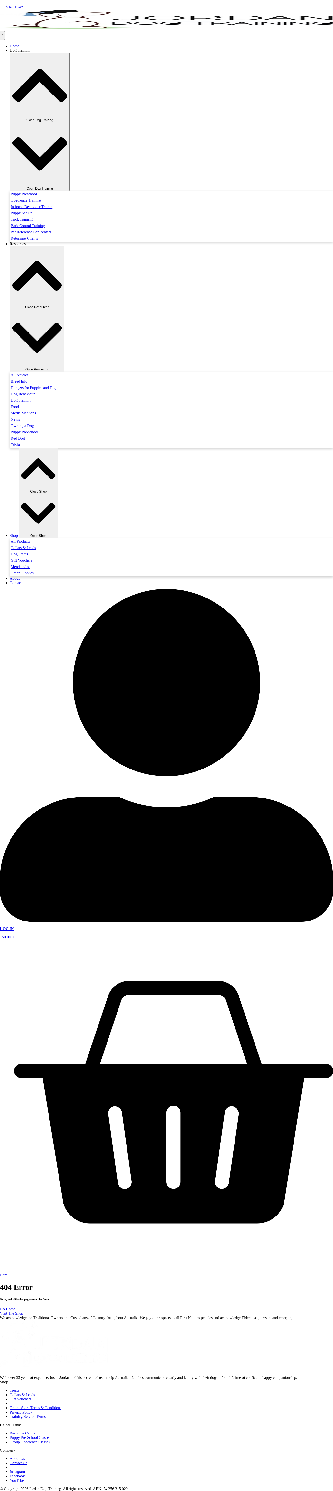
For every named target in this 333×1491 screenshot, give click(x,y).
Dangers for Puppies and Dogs (34, 388)
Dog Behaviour (23, 394)
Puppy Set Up (21, 213)
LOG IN (7, 929)
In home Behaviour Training (32, 207)
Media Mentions (23, 413)
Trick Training (22, 219)
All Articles (19, 375)
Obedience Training (26, 200)
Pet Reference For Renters (31, 232)
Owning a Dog (22, 426)
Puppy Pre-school (24, 432)
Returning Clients (24, 238)
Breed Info (19, 381)
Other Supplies (22, 573)
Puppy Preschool (24, 194)
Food (15, 407)
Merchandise (20, 567)
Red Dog (18, 438)
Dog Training (21, 400)
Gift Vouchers (21, 560)
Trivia (15, 445)
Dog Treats (19, 554)
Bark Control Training (28, 226)
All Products (20, 541)
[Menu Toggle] (2, 35)
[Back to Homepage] (166, 28)
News (15, 419)
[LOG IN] (166, 920)
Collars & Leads (23, 548)
